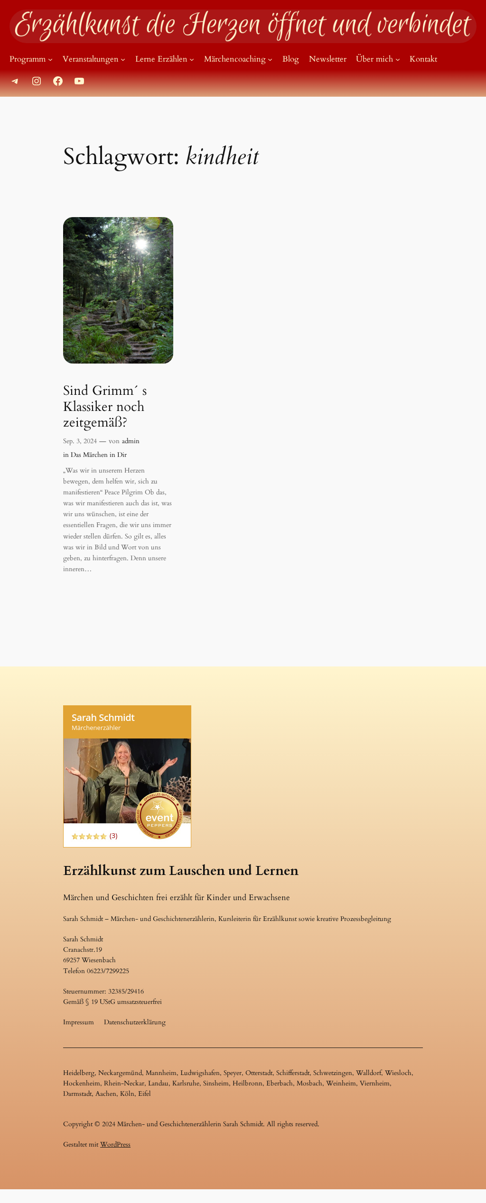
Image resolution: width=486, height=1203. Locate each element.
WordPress (115, 1144)
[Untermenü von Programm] (50, 59)
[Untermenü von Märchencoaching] (270, 59)
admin (131, 441)
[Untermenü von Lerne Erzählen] (191, 59)
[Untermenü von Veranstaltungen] (123, 59)
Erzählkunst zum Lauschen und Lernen (181, 871)
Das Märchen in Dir (99, 454)
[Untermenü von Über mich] (397, 59)
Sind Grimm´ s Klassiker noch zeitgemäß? (105, 406)
